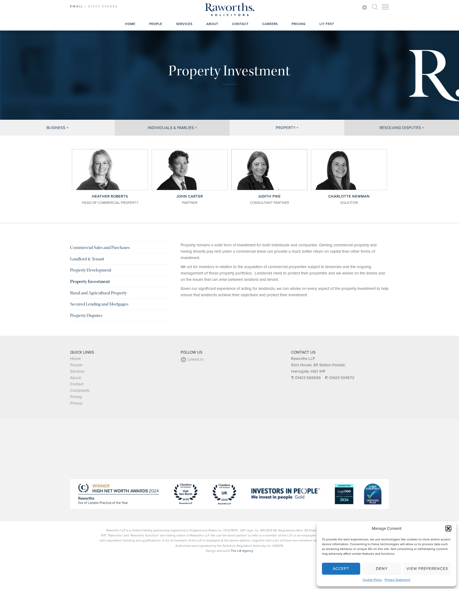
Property (285, 127)
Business (55, 127)
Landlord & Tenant (87, 259)
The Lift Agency (242, 551)
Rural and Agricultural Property (98, 293)
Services (184, 24)
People (155, 24)
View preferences (427, 568)
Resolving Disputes (400, 127)
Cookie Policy (372, 580)
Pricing (299, 24)
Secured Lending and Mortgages (99, 304)
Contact (240, 24)
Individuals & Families (171, 127)
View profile (110, 169)
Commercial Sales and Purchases (100, 247)
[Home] (229, 16)
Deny (382, 568)
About (212, 24)
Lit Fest (327, 24)
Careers (270, 24)
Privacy (76, 403)
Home (130, 24)
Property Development (90, 270)
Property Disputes (86, 315)
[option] (110, 178)
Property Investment (90, 281)
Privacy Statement (397, 580)
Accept (341, 568)
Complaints (80, 390)
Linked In (195, 359)
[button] (448, 528)
